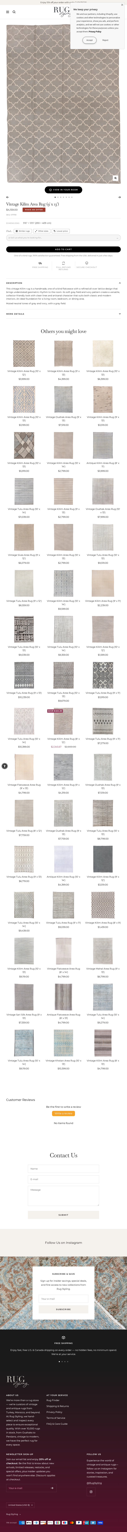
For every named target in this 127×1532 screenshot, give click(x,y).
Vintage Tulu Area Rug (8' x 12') (24, 830)
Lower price (62, 231)
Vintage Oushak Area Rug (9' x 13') (63, 419)
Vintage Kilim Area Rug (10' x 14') (63, 465)
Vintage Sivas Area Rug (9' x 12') (24, 556)
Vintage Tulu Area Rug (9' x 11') (103, 692)
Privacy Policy (54, 1412)
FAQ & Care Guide (57, 1423)
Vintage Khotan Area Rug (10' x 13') (63, 1062)
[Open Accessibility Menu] (5, 766)
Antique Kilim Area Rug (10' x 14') (63, 878)
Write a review (63, 1113)
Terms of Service (55, 1417)
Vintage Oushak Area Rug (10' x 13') (103, 511)
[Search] (14, 12)
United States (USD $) (19, 1505)
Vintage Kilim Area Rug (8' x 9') (103, 922)
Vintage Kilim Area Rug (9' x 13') (63, 373)
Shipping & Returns (57, 1406)
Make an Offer (34, 210)
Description (14, 283)
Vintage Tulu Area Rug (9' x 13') (24, 692)
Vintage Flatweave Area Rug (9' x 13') (24, 786)
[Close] (122, 4)
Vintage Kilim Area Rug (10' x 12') (24, 373)
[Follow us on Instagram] (91, 1491)
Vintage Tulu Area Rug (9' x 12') (24, 600)
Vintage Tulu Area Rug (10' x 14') (24, 511)
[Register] (52, 1488)
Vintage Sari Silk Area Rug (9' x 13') (24, 1016)
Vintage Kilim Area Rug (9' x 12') (63, 786)
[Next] (119, 197)
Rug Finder (52, 1400)
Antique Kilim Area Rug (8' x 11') (103, 465)
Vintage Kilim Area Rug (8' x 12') (63, 740)
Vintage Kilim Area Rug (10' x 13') (103, 373)
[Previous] (7, 197)
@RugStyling (94, 1483)
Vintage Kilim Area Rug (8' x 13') (103, 1062)
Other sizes (43, 231)
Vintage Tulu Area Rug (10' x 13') (103, 556)
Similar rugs (24, 231)
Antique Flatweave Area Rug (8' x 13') (63, 1016)
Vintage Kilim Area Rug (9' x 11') (103, 600)
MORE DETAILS (15, 314)
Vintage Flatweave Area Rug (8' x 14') (63, 970)
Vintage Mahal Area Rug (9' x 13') (103, 970)
